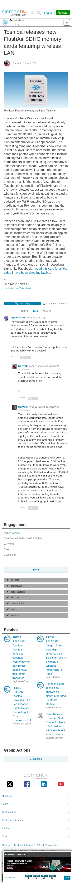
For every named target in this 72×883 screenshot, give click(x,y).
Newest (47, 311)
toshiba (15, 615)
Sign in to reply (22, 303)
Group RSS (36, 759)
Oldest (24, 311)
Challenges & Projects (13, 820)
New (67, 22)
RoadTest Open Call (15, 854)
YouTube (61, 784)
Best (35, 311)
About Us (6, 845)
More (11, 20)
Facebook (27, 784)
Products (6, 828)
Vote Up (12, 357)
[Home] (14, 12)
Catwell (17, 63)
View (67, 877)
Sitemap (53, 850)
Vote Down (16, 357)
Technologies (9, 812)
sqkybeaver (18, 317)
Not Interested (10, 878)
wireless (15, 597)
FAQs (39, 845)
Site (32, 13)
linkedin (44, 784)
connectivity (17, 603)
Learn (5, 804)
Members (7, 796)
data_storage (18, 592)
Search (39, 13)
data (13, 609)
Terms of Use (51, 845)
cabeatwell (16, 586)
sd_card (15, 580)
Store (4, 836)
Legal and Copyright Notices (32, 850)
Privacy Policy (10, 850)
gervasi (23, 406)
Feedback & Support (23, 845)
